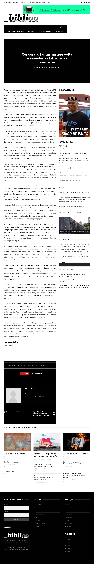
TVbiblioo (39, 526)
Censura (19, 365)
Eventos (38, 529)
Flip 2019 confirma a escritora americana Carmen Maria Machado (41, 413)
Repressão (43, 365)
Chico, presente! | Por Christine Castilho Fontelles (73, 192)
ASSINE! (68, 526)
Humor (38, 517)
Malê (68, 542)
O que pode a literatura (14, 454)
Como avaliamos (39, 27)
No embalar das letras (19, 412)
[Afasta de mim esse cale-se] (76, 442)
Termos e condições (56, 27)
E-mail (6, 511)
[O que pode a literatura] (17, 442)
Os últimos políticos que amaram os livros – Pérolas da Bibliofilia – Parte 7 (43, 478)
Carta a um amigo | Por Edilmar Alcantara (71, 168)
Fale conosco (15, 2)
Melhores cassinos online (20, 27)
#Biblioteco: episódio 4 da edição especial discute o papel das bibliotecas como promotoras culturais (75, 245)
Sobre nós (59, 31)
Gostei (25, 374)
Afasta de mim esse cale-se (76, 454)
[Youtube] (86, 2)
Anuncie (38, 2)
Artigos (38, 504)
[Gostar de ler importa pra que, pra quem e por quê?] (47, 442)
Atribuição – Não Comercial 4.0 (17, 542)
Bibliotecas (11, 365)
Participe (28, 2)
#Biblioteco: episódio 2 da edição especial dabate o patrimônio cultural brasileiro (75, 255)
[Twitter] (84, 2)
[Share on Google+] (29, 380)
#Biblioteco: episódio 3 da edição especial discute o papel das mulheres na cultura (75, 250)
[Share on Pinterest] (36, 380)
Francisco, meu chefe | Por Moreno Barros (71, 206)
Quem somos (7, 2)
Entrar (48, 2)
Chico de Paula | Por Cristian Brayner (70, 180)
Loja (33, 2)
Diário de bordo (9, 471)
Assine (43, 2)
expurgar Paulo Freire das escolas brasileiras (38, 208)
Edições (23, 2)
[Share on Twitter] (23, 380)
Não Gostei (38, 374)
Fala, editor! (40, 514)
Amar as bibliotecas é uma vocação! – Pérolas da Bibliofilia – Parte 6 (74, 475)
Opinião (38, 520)
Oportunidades (41, 508)
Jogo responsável (45, 31)
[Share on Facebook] (17, 380)
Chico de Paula (55, 67)
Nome (6, 505)
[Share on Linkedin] (41, 380)
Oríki (68, 545)
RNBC (68, 539)
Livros (37, 365)
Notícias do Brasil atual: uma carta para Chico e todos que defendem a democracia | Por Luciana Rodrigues (74, 161)
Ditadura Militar (28, 365)
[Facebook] (81, 2)
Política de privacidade (16, 31)
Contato (31, 31)
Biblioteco (70, 551)
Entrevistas (39, 511)
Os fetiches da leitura (11, 462)
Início (68, 504)
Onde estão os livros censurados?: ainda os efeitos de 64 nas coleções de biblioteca (30, 101)
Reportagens (40, 523)
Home (5, 36)
